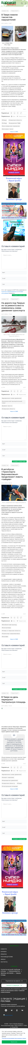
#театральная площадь (10, 786)
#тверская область (15, 120)
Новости (5, 11)
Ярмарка (4, 954)
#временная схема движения (11, 398)
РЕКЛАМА (5, 1001)
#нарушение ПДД (14, 123)
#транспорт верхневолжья (11, 633)
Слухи (3, 971)
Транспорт (15, 11)
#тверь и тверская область (11, 630)
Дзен (14, 116)
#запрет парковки (8, 777)
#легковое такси (7, 129)
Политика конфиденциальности (9, 291)
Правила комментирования (9, 1004)
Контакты (4, 962)
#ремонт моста (7, 405)
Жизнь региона (7, 973)
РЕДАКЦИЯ (19, 999)
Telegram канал (22, 116)
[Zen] (6, 1010)
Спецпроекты (14, 971)
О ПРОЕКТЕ (6, 999)
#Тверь (4, 120)
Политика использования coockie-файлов (13, 1006)
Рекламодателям (7, 956)
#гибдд (4, 123)
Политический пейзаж (10, 970)
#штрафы (5, 636)
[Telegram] (11, 1010)
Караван (4, 951)
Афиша (3, 959)
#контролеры (6, 627)
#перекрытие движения (10, 780)
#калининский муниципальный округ (12, 402)
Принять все (14, 1041)
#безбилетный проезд (9, 624)
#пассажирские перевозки (11, 126)
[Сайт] (14, 284)
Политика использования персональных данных (14, 1038)
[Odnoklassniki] (17, 1010)
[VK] (22, 1010)
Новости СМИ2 (14, 131)
